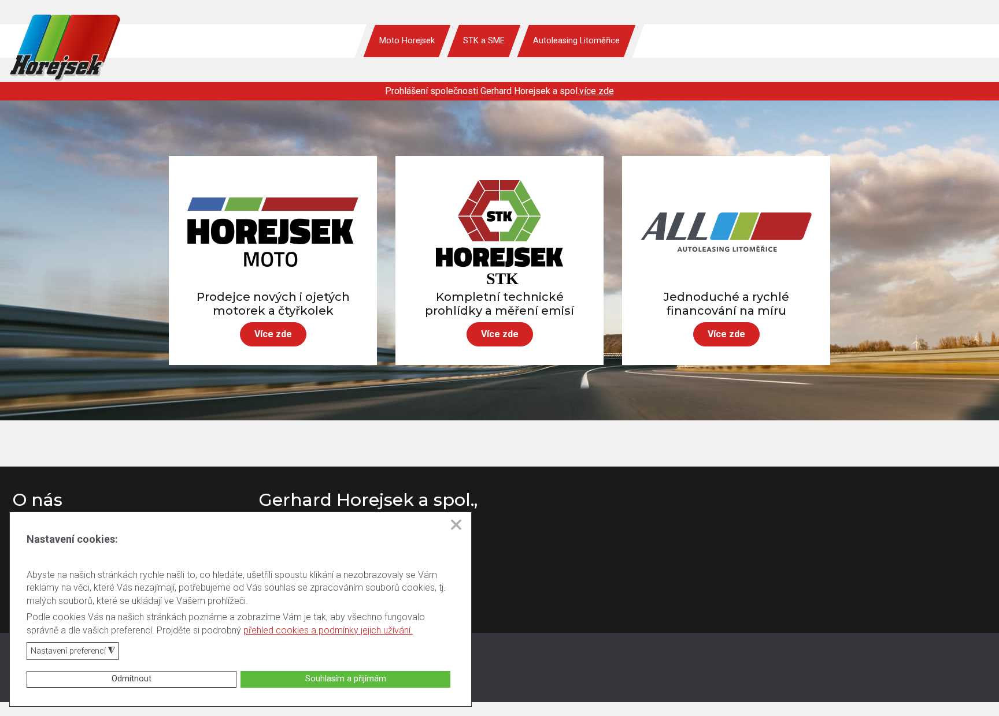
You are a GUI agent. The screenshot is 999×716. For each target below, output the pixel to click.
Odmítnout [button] (131, 679)
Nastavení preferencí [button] (73, 651)
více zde (596, 90)
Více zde (273, 334)
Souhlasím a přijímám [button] (345, 679)
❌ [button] (456, 524)
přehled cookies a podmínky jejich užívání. (328, 630)
